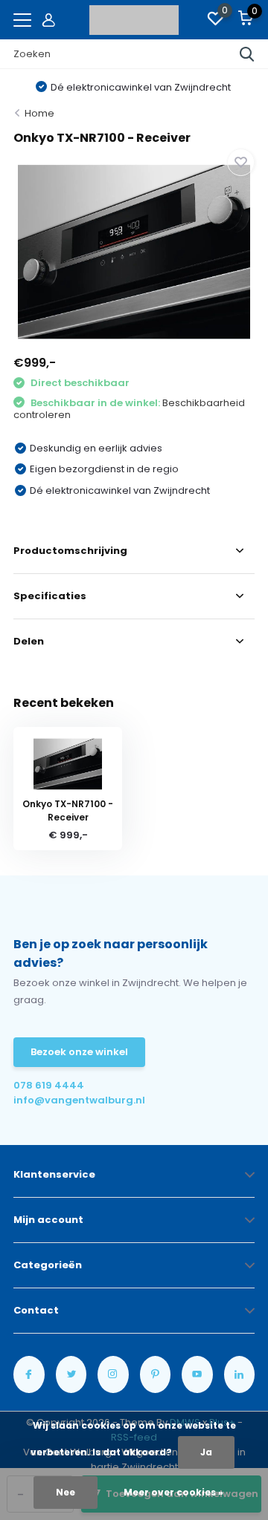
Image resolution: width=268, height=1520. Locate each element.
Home (39, 113)
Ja (206, 1452)
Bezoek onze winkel (79, 1052)
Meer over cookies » (173, 1492)
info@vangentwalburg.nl (73, 1100)
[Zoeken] (247, 54)
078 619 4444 (48, 1085)
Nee (65, 1492)
